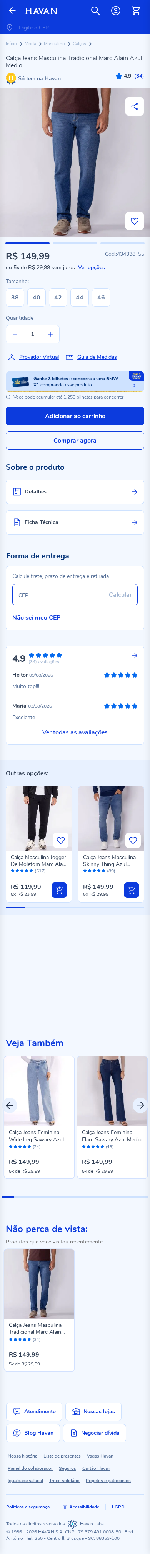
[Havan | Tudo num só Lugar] (41, 11)
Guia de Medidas (97, 357)
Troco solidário (64, 1481)
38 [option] (15, 297)
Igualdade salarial (25, 1481)
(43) (109, 1147)
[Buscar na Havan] (95, 10)
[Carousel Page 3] (32, 1197)
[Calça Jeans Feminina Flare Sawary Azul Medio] (112, 1091)
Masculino (55, 44)
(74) (36, 1147)
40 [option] (36, 297)
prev (9, 1105)
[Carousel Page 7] (81, 1197)
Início (12, 44)
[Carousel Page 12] (142, 1197)
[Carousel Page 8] (93, 1197)
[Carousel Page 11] (130, 1197)
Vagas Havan (100, 1456)
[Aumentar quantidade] (50, 334)
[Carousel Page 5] (57, 1197)
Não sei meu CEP (36, 618)
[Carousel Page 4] (44, 1197)
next (140, 1105)
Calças (80, 44)
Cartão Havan (96, 1468)
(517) (40, 871)
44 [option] (79, 297)
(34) (36, 1339)
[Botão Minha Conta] (115, 10)
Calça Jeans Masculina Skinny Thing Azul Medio (109, 864)
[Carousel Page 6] (69, 1197)
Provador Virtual (39, 357)
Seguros (67, 1468)
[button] (27, 243)
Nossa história (22, 1456)
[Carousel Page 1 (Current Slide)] (8, 1197)
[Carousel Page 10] (118, 1197)
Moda (31, 44)
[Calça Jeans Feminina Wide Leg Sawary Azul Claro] (39, 1091)
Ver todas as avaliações (75, 732)
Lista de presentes (62, 1456)
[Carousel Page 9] (105, 1197)
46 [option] (101, 297)
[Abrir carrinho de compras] (135, 10)
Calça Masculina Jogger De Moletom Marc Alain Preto (39, 864)
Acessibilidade (84, 1507)
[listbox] (59, 297)
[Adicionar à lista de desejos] (134, 221)
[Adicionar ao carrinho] (59, 890)
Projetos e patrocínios (108, 1481)
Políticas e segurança (28, 1507)
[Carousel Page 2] (20, 1197)
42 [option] (58, 297)
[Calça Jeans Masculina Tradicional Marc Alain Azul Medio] (39, 1284)
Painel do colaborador (30, 1468)
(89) (111, 871)
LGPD (118, 1507)
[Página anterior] (12, 11)
